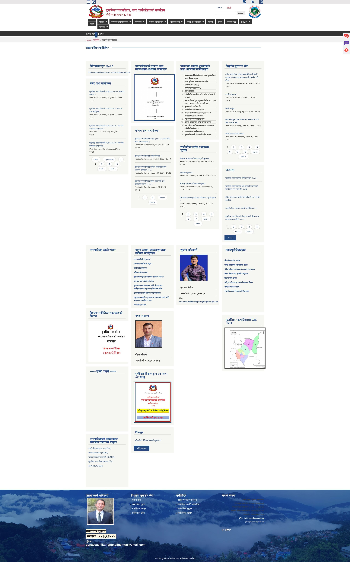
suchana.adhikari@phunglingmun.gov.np (198, 301)
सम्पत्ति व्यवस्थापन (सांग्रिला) (98, 453)
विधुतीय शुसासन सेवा (155, 22)
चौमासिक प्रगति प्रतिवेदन (188, 504)
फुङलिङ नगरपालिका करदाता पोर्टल (100, 461)
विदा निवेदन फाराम (140, 305)
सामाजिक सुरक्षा (138, 504)
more (230, 238)
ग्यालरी (210, 22)
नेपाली (229, 7)
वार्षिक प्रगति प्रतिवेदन (187, 500)
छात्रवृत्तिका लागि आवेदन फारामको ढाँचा (147, 293)
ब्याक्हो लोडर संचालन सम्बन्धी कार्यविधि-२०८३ (240, 208)
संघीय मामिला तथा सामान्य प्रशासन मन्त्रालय (239, 269)
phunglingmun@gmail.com (254, 522)
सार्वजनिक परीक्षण (185, 513)
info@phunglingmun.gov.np (254, 518)
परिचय (100, 22)
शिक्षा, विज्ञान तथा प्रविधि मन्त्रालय (236, 274)
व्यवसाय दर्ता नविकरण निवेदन (144, 281)
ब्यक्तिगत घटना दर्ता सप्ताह (234, 134)
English (219, 7)
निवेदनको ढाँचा (138, 513)
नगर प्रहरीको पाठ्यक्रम (142, 259)
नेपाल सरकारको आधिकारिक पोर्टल (235, 265)
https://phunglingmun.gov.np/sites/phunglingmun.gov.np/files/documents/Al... (121, 72)
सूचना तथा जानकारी (193, 22)
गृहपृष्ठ (92, 24)
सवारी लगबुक (229, 108)
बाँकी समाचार (141, 448)
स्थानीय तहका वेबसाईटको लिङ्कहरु (236, 291)
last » (113, 169)
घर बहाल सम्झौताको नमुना (142, 264)
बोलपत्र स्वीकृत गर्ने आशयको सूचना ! (192, 183)
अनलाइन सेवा (174, 22)
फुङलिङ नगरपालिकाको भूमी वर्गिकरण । (148, 156)
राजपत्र (101, 27)
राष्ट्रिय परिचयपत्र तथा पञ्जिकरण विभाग (238, 282)
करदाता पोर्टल (231, 22)
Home (88, 40)
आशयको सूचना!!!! (186, 172)
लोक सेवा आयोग (229, 260)
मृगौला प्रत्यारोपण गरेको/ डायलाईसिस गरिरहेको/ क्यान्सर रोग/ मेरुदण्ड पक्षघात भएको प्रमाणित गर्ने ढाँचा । (241, 77)
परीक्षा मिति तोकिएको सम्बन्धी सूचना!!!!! (148, 440)
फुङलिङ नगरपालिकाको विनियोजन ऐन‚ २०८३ (240, 178)
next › (101, 169)
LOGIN (243, 22)
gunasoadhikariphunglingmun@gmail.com (115, 544)
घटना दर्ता (136, 500)
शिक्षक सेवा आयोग (230, 278)
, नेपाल (237, 260)
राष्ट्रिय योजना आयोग (231, 287)
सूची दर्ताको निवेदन (140, 268)
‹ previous (109, 159)
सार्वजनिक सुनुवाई (185, 508)
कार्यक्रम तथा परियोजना (118, 22)
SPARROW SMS (95, 466)
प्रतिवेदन (137, 22)
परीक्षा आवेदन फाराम (140, 272)
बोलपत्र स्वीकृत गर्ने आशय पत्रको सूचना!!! (194, 158)
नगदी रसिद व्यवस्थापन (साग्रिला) (99, 448)
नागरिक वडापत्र (231, 94)
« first (96, 159)
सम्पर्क (220, 22)
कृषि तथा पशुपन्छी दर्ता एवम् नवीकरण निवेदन (149, 277)
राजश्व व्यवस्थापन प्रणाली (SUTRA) (101, 457)
